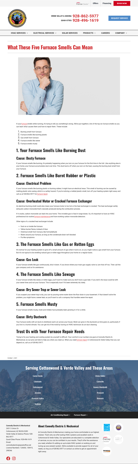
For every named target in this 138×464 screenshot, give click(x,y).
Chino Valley (100, 376)
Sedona (38, 404)
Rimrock (100, 398)
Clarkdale (38, 382)
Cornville (100, 382)
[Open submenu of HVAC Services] (28, 33)
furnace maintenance (42, 217)
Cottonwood (37, 387)
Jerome (38, 393)
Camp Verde (38, 376)
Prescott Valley (38, 398)
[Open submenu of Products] (95, 33)
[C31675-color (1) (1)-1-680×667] (17, 10)
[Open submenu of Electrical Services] (56, 33)
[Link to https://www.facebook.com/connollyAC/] (8, 458)
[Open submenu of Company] (127, 33)
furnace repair (42, 194)
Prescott (100, 393)
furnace (24, 124)
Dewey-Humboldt (100, 387)
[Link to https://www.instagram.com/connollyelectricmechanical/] (14, 458)
